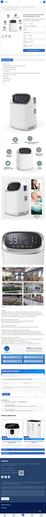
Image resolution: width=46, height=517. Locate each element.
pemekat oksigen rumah (22, 402)
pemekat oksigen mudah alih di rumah (9, 402)
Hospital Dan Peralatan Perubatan (13, 7)
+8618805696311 (14, 473)
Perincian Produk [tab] (7, 60)
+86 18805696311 (10, 468)
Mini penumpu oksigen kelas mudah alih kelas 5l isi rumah (17, 442)
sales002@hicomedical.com (12, 470)
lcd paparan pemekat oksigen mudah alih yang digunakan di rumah (19, 379)
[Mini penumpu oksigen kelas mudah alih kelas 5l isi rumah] (17, 429)
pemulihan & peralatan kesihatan (29, 7)
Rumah (3, 7)
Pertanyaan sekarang (33, 50)
